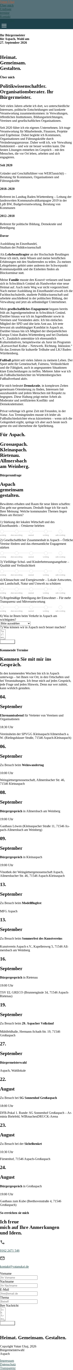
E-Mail (4, 1289)
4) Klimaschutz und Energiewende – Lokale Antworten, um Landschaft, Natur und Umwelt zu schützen (36, 581)
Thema (4, 1297)
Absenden (7, 641)
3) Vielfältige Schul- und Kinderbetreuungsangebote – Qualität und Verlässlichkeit (34, 563)
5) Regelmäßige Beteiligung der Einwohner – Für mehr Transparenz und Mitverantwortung (35, 599)
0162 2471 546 (9, 1250)
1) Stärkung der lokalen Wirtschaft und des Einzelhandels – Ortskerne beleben (27, 523)
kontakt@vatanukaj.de (14, 1266)
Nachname (7, 1281)
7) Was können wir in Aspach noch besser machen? (33, 627)
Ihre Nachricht (9, 1305)
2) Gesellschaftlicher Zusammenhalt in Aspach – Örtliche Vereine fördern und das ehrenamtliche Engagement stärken (36, 543)
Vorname (6, 1273)
